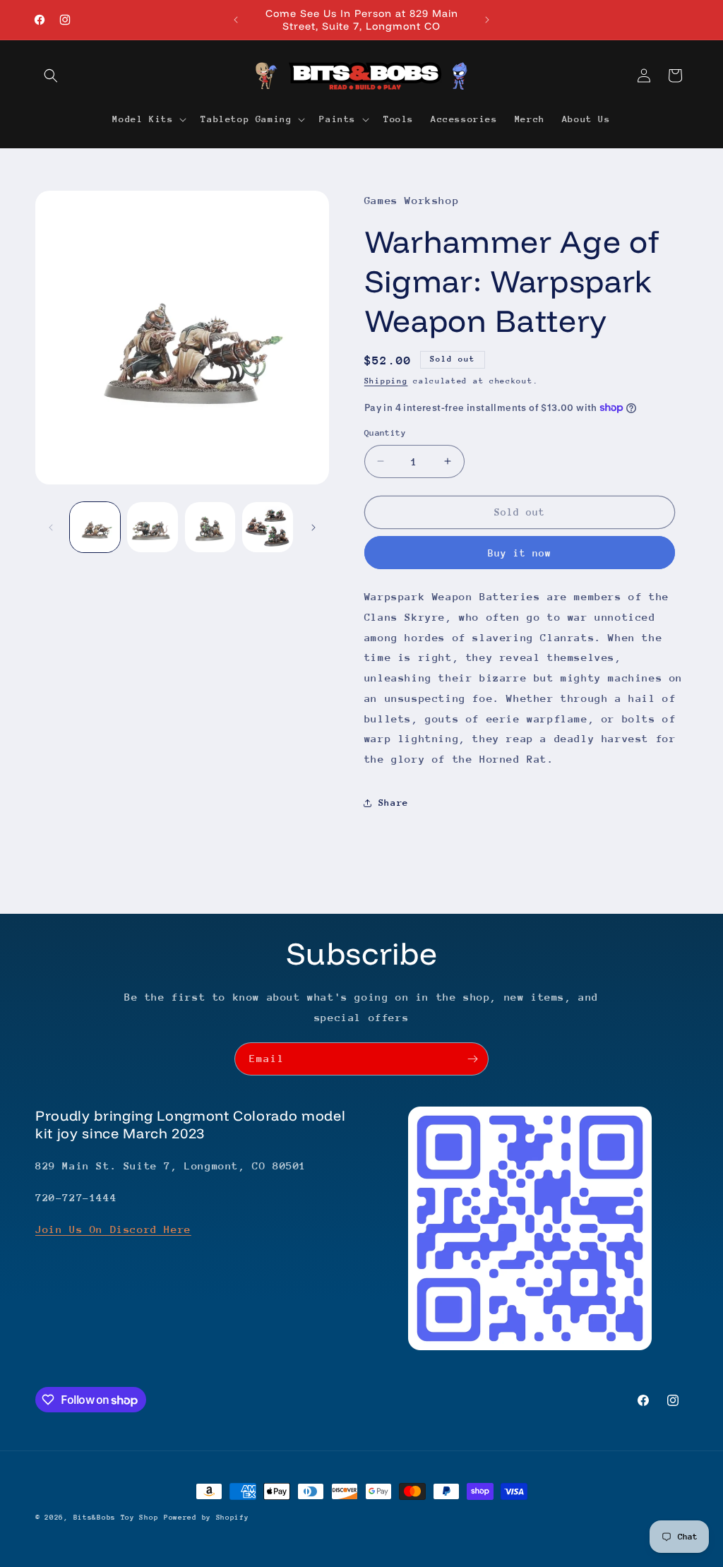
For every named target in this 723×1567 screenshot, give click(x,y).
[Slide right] (313, 527)
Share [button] (393, 802)
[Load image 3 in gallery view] (210, 527)
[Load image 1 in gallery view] (95, 527)
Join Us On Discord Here (113, 1229)
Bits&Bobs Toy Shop (116, 1517)
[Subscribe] (472, 1059)
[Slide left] (50, 527)
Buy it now (519, 553)
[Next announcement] (487, 19)
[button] (50, 75)
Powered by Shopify (206, 1517)
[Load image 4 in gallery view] (267, 527)
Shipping (386, 381)
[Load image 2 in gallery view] (152, 527)
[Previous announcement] (235, 19)
